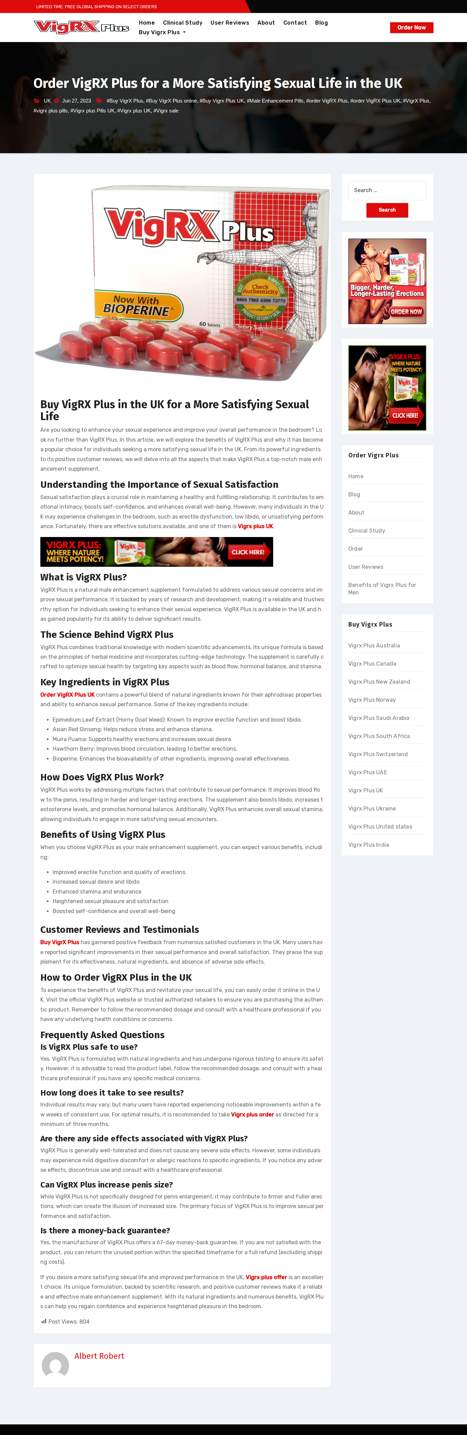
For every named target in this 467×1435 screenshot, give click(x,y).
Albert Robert (99, 1356)
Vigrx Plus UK (365, 790)
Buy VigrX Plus (59, 942)
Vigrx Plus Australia (374, 645)
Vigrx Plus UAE (367, 772)
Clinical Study (182, 22)
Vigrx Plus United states (380, 826)
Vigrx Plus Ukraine (372, 808)
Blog (321, 22)
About (266, 22)
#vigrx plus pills (51, 110)
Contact (295, 22)
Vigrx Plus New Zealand (379, 682)
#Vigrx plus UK (134, 110)
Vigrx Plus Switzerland (378, 754)
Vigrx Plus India (368, 845)
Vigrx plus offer (266, 1277)
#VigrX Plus (416, 101)
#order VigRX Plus (327, 101)
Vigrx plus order (252, 1114)
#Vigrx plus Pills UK (92, 110)
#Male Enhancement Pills (275, 101)
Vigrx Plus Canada (372, 663)
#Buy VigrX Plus (125, 101)
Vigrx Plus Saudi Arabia (379, 718)
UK (47, 101)
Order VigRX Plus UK (67, 695)
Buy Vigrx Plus (160, 32)
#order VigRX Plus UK (375, 101)
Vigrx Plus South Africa (379, 736)
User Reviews (230, 22)
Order (355, 549)
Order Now (412, 27)
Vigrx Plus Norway (372, 700)
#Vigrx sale (166, 110)
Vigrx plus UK (255, 526)
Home (147, 22)
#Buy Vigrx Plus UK (222, 101)
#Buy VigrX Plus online (171, 101)
